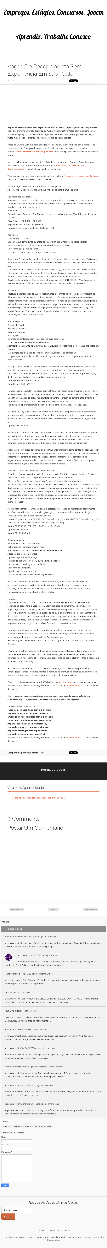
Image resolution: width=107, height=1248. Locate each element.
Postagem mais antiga (90, 909)
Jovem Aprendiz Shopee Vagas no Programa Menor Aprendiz (34, 1066)
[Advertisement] (53, 106)
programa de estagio (43, 1126)
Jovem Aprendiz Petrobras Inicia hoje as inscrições (29, 1085)
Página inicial (54, 909)
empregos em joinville (22, 1126)
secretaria (7, 1126)
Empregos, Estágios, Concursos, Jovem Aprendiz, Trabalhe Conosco (46, 1237)
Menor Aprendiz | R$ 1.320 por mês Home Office (29, 973)
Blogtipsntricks (53, 1240)
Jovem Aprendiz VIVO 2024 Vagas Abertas (38, 955)
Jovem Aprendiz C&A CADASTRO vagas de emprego (30, 1048)
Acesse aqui (65, 682)
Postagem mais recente (16, 909)
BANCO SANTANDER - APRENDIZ (21, 992)
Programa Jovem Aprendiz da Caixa (80, 175)
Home (41, 1230)
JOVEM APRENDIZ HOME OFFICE (21, 1010)
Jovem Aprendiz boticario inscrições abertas (26, 1029)
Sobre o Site (53, 1230)
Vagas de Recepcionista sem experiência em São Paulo (38, 797)
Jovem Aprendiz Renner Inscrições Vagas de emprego (31, 936)
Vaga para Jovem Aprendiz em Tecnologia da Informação (32, 1103)
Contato (67, 1230)
